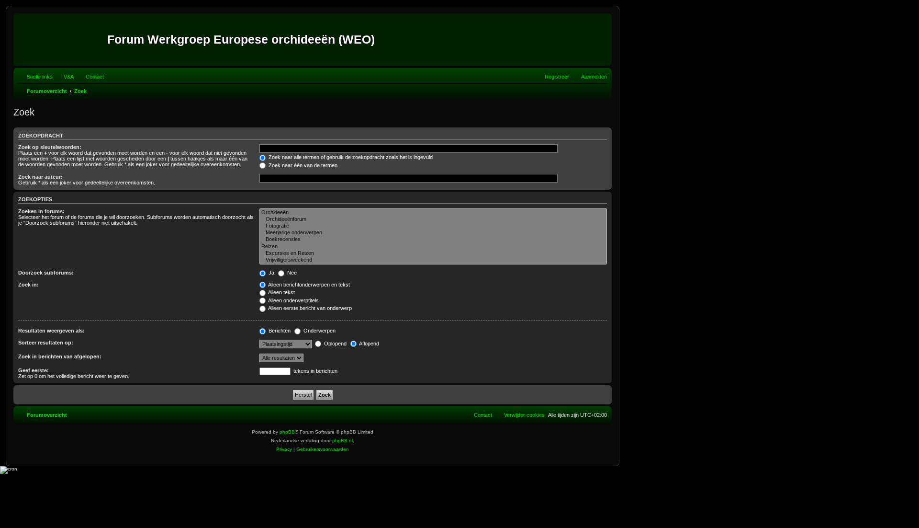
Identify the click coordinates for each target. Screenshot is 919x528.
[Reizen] (433, 246)
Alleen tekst (281, 292)
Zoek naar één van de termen (302, 165)
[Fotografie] (433, 226)
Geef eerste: (33, 370)
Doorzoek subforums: (46, 272)
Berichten (279, 330)
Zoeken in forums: (41, 211)
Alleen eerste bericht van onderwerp (309, 308)
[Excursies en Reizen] (433, 253)
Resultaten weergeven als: (51, 330)
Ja (270, 272)
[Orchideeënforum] (433, 219)
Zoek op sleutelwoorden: (49, 147)
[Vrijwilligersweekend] (433, 260)
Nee (291, 272)
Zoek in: (28, 284)
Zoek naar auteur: (40, 177)
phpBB (287, 432)
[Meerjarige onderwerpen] (433, 233)
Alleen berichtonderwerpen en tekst (308, 284)
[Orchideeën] (433, 212)
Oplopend (335, 343)
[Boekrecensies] (433, 239)
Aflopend (368, 343)
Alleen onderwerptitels (293, 300)
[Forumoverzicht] (61, 40)
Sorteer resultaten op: (45, 342)
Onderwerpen (319, 330)
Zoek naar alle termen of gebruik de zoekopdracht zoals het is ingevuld (350, 157)
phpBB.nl (342, 440)
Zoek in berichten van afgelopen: (59, 356)
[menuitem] (64, 76)
